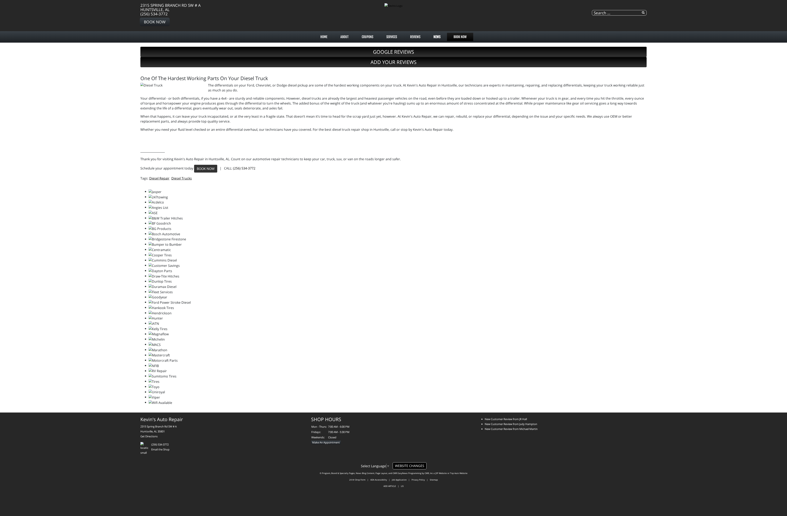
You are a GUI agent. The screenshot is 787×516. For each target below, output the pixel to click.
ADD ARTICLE (389, 486)
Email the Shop (160, 449)
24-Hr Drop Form (357, 479)
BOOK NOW (206, 168)
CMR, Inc (429, 473)
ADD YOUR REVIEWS (393, 62)
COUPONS (367, 37)
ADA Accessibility (378, 479)
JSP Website (441, 473)
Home (323, 37)
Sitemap (434, 479)
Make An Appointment (326, 442)
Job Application (399, 479)
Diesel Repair (159, 178)
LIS (402, 486)
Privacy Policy (418, 479)
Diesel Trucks (181, 178)
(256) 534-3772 (154, 14)
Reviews (415, 37)
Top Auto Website (458, 473)
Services (391, 37)
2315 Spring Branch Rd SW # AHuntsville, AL (170, 7)
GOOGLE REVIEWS (393, 51)
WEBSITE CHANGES (409, 466)
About (344, 37)
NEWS (436, 37)
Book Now (155, 22)
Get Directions (149, 436)
